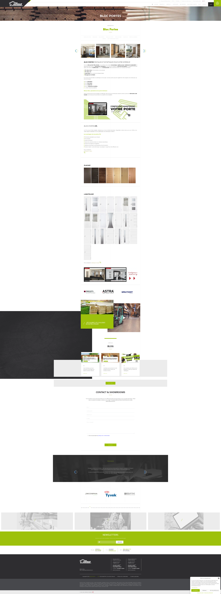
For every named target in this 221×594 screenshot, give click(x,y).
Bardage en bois (93, 583)
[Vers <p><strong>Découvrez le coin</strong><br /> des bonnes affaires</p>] (110, 521)
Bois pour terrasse (137, 582)
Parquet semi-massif (122, 583)
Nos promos (183, 4)
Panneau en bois (89, 582)
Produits (162, 4)
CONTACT (204, 4)
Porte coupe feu (107, 583)
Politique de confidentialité (208, 592)
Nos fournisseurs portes (113, 38)
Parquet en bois (105, 582)
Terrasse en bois (112, 584)
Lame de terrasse (97, 582)
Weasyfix (118, 584)
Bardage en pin (124, 584)
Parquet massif (100, 583)
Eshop (211, 4)
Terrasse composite (91, 585)
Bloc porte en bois (121, 582)
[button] (218, 578)
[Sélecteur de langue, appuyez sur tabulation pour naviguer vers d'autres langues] (204, 1)
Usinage (104, 38)
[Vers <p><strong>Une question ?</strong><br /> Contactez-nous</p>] (184, 521)
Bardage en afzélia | (109, 585)
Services (168, 4)
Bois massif (91, 586)
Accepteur (195, 590)
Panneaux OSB (105, 586)
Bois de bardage (129, 582)
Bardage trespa (116, 585)
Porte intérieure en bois (136, 583)
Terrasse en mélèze (100, 585)
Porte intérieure (113, 582)
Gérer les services (194, 587)
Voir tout (110, 383)
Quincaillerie (82, 584)
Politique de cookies (200, 592)
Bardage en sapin (83, 585)
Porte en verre (114, 583)
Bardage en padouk (98, 584)
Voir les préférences (214, 590)
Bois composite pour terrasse (126, 585)
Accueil (156, 4)
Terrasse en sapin (97, 586)
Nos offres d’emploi (192, 4)
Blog (199, 4)
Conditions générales (134, 576)
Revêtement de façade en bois (134, 584)
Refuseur (204, 590)
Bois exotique (136, 585)
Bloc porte (128, 583)
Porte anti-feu (105, 584)
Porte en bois (82, 582)
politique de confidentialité (104, 435)
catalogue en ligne (95, 262)
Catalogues (175, 4)
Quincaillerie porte (89, 584)
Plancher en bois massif (84, 583)
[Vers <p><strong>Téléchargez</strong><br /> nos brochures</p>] (37, 521)
